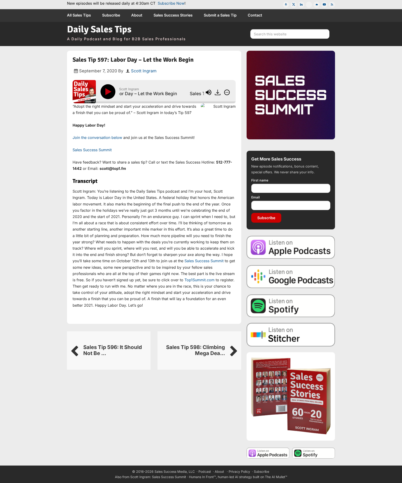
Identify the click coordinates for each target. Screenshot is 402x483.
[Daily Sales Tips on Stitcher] (291, 334)
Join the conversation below (97, 137)
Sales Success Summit (92, 150)
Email (255, 197)
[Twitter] (294, 5)
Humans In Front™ (202, 477)
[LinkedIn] (301, 5)
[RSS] (332, 5)
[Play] (108, 91)
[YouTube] (324, 5)
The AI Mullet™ (276, 477)
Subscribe (266, 217)
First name (259, 180)
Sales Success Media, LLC (174, 471)
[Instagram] (309, 5)
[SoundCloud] (317, 5)
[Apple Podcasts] (286, 5)
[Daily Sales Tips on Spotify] (291, 305)
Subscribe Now (171, 3)
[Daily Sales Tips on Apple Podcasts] (291, 247)
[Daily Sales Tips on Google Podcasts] (291, 276)
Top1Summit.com (199, 280)
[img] (227, 92)
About (219, 471)
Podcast (204, 471)
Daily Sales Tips (99, 29)
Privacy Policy (239, 471)
